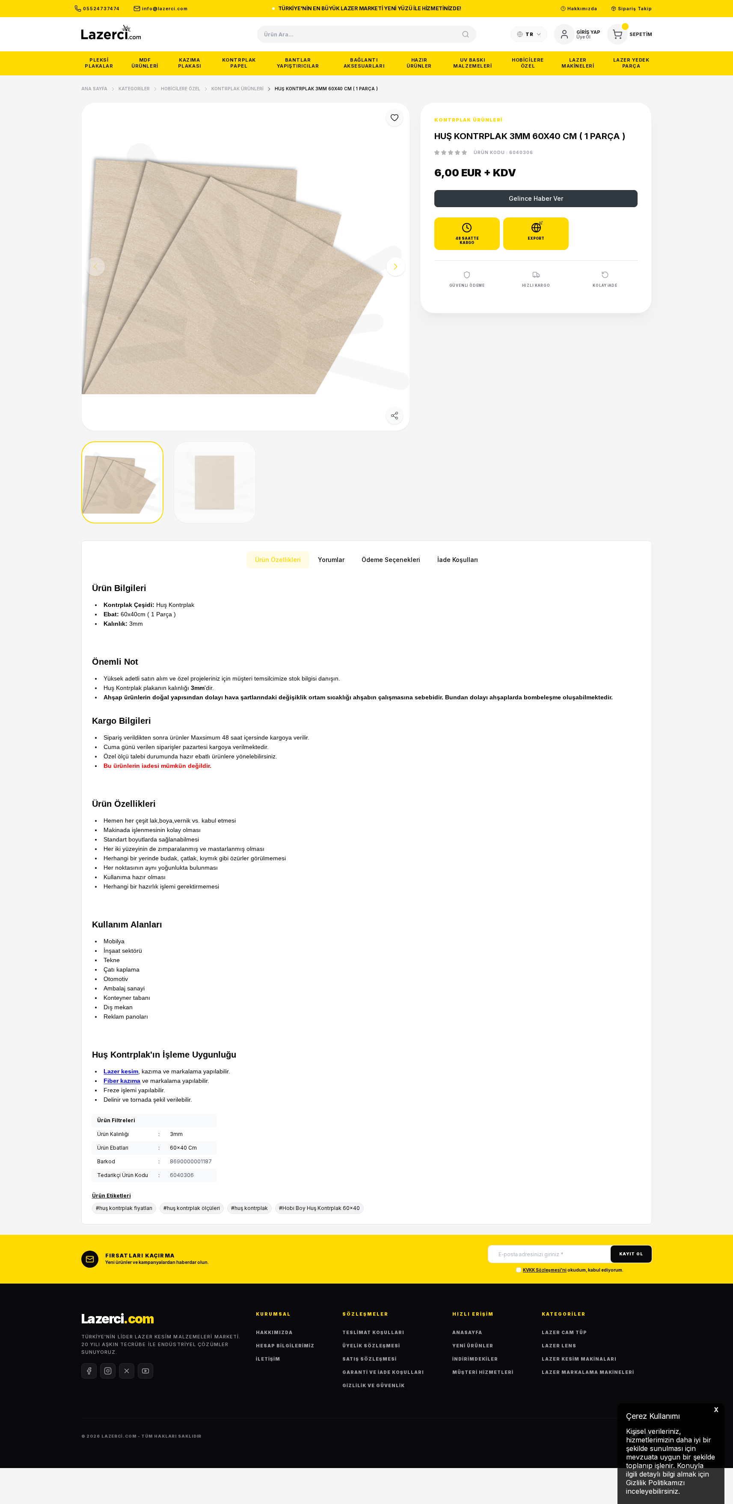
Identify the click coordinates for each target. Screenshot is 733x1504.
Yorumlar (331, 559)
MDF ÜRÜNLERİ (144, 63)
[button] (395, 266)
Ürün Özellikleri (278, 559)
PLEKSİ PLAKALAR (99, 63)
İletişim (268, 1358)
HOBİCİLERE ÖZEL (528, 63)
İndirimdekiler (475, 1358)
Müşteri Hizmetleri (482, 1372)
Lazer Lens (559, 1345)
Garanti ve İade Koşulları (383, 1372)
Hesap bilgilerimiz (285, 1345)
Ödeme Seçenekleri (391, 559)
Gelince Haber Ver (536, 198)
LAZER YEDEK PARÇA (631, 63)
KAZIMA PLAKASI (189, 63)
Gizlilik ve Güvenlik (373, 1385)
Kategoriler (134, 88)
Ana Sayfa (94, 88)
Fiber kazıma (122, 1080)
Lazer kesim (121, 1071)
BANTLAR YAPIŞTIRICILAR (298, 63)
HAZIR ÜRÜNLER (419, 63)
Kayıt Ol (631, 1253)
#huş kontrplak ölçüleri (191, 1208)
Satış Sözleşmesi (369, 1358)
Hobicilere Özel (180, 88)
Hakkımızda (274, 1332)
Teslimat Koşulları (373, 1332)
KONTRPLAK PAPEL (239, 63)
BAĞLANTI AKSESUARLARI (364, 63)
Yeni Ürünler (472, 1345)
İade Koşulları (457, 559)
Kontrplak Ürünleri (237, 88)
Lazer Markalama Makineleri (588, 1372)
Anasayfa (467, 1332)
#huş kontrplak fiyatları (124, 1208)
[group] (246, 267)
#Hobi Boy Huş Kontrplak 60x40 (319, 1208)
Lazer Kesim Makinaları (579, 1358)
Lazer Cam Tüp (564, 1332)
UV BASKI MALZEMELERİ (472, 63)
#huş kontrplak (249, 1208)
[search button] (465, 34)
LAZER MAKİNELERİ (577, 63)
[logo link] (111, 32)
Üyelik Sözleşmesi (371, 1345)
